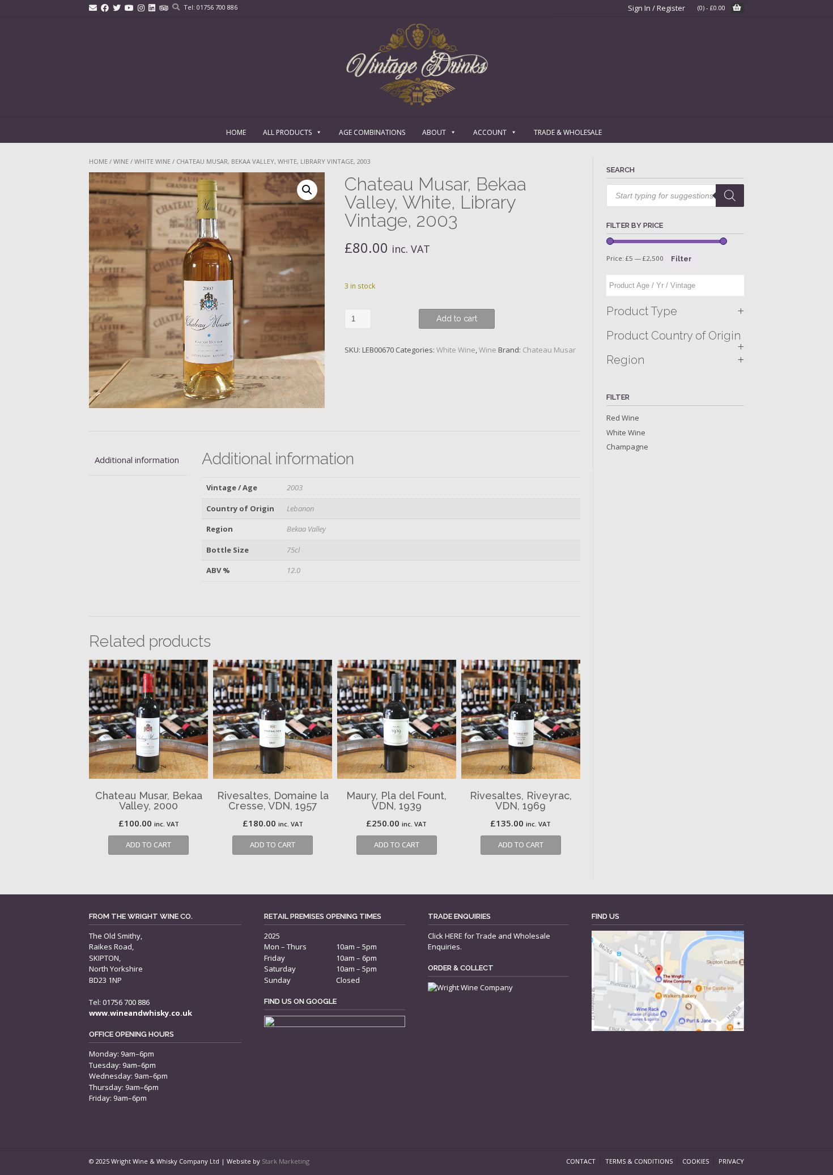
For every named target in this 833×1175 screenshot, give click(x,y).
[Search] (730, 195)
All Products (287, 132)
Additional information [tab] (137, 459)
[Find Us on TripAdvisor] (163, 7)
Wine (121, 161)
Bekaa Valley (306, 529)
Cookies (695, 1161)
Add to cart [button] (148, 844)
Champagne (627, 447)
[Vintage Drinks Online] (416, 64)
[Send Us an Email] (93, 7)
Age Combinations (372, 132)
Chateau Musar (549, 350)
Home (236, 132)
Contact (581, 1161)
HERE (453, 936)
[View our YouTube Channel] (129, 7)
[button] (307, 190)
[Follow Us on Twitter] (117, 7)
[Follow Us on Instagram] (141, 7)
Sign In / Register (656, 8)
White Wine (152, 161)
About (434, 132)
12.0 (293, 570)
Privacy (731, 1161)
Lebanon (300, 508)
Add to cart (456, 318)
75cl (293, 550)
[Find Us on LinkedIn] (151, 7)
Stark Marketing (285, 1161)
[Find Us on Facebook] (105, 7)
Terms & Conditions (639, 1161)
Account (490, 132)
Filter (681, 258)
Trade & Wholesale (568, 132)
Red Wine (622, 418)
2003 (295, 487)
